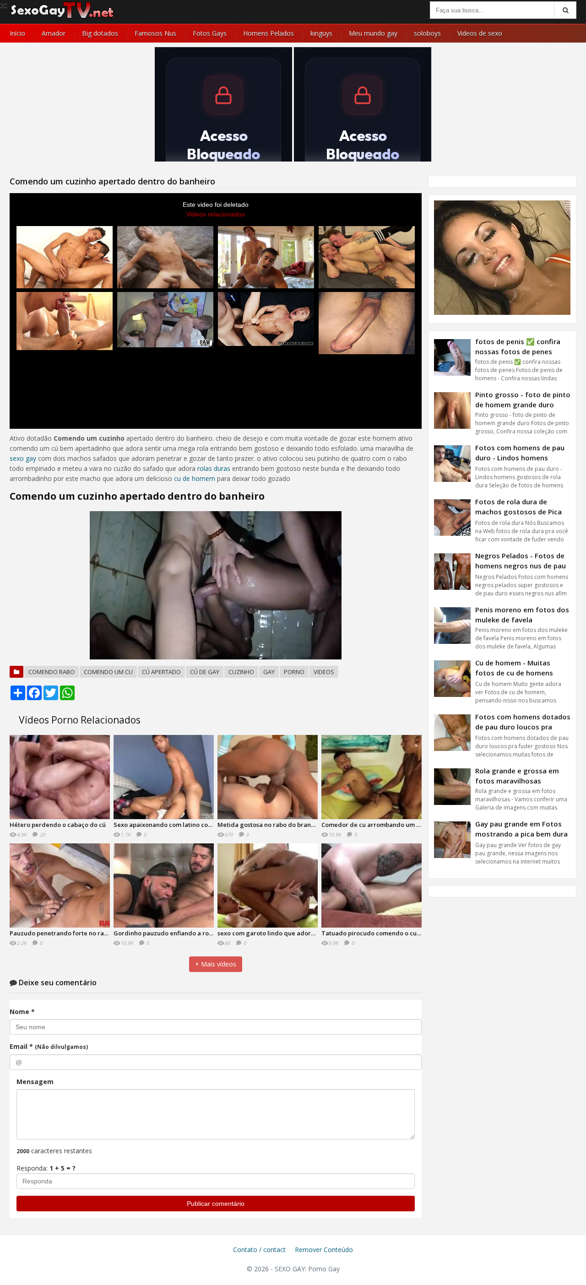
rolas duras (213, 468)
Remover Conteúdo (324, 1249)
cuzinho (241, 672)
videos (324, 672)
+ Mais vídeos (215, 964)
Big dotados (100, 33)
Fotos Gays (210, 33)
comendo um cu (108, 672)
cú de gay (204, 672)
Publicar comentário (215, 1203)
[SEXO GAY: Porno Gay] (62, 17)
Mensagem (35, 1081)
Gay (269, 672)
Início (17, 33)
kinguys (321, 33)
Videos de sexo (479, 33)
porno (294, 672)
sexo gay (23, 458)
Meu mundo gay (373, 33)
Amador (53, 33)
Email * (49, 1046)
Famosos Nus (155, 33)
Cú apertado (161, 672)
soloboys (427, 33)
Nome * (22, 1011)
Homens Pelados (268, 33)
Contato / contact (259, 1249)
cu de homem (194, 478)
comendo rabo (51, 672)
